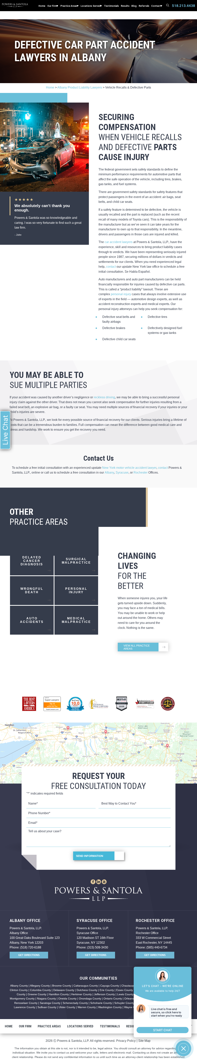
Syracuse (122, 472)
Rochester (141, 472)
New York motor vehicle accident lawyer (129, 467)
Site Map (144, 1040)
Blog (134, 6)
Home (41, 6)
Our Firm (52, 6)
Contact (156, 6)
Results (125, 6)
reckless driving (104, 397)
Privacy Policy (126, 1040)
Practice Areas (68, 6)
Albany (109, 472)
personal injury (121, 294)
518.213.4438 (183, 5)
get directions (29, 955)
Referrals (144, 6)
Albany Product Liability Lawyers (79, 87)
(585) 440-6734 (156, 947)
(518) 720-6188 (30, 947)
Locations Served (90, 6)
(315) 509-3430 (97, 947)
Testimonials (111, 6)
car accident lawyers (119, 242)
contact (111, 266)
